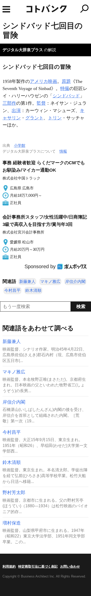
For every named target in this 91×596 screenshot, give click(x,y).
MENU (6, 9)
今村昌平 (12, 290)
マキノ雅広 (50, 281)
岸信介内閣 (75, 281)
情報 (63, 151)
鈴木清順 (33, 290)
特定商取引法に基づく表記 (38, 566)
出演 (16, 110)
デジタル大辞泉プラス (23, 50)
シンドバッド (66, 95)
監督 (41, 103)
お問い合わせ (70, 566)
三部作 (9, 103)
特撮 (64, 88)
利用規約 (9, 566)
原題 (66, 81)
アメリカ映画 (43, 81)
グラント (34, 117)
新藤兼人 (27, 281)
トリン (55, 117)
